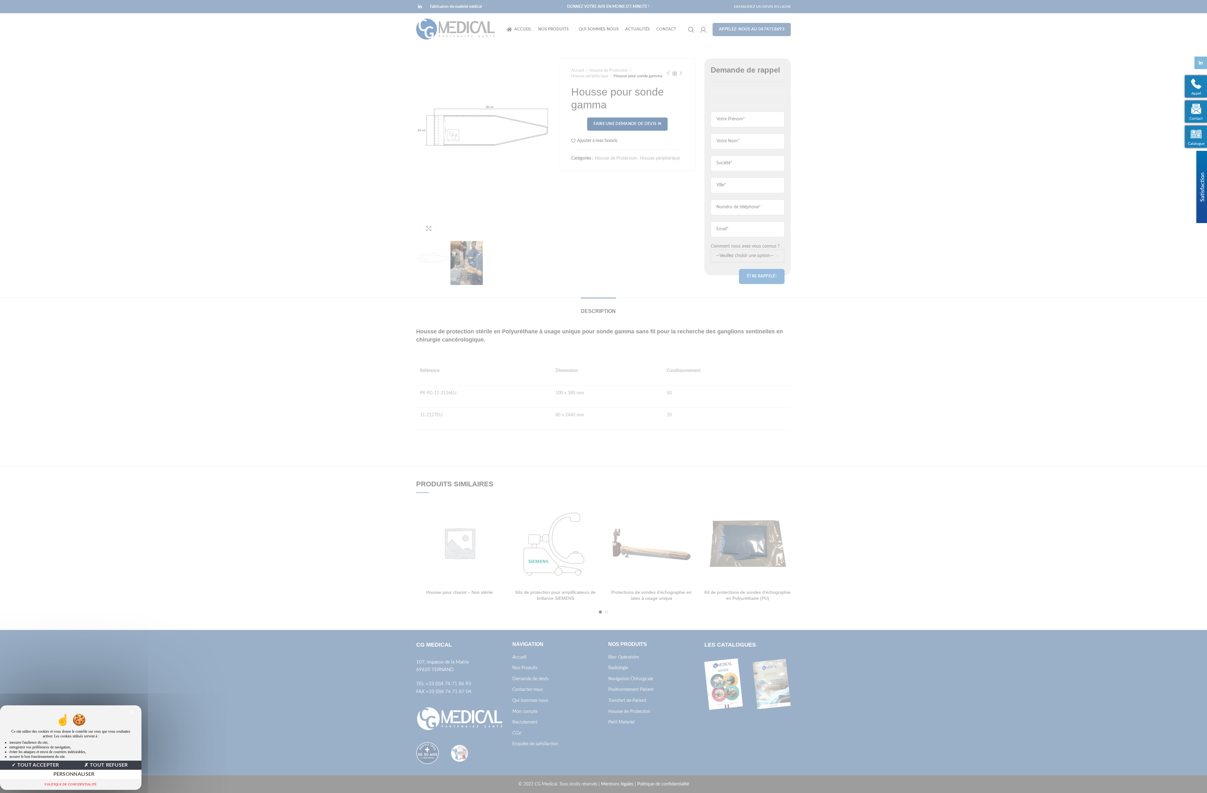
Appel (1196, 93)
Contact (1196, 118)
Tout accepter (37, 765)
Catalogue (1196, 143)
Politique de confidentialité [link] (70, 784)
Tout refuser (108, 765)
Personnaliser (74, 774)
